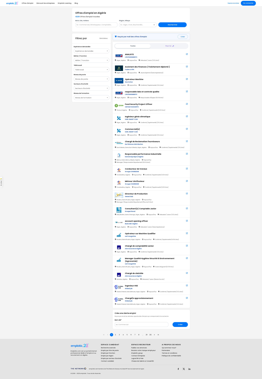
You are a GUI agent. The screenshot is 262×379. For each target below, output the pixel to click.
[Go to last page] (158, 334)
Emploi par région (107, 356)
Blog (76, 3)
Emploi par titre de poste (110, 350)
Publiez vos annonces (139, 348)
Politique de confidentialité (171, 356)
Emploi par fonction (108, 353)
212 (150, 335)
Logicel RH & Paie (137, 358)
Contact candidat (107, 361)
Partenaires (166, 350)
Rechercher (172, 25)
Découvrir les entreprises (46, 3)
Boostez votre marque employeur (143, 350)
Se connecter (248, 3)
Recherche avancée (108, 348)
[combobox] (95, 25)
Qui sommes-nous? (169, 348)
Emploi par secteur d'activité (111, 358)
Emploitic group (137, 353)
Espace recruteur (233, 3)
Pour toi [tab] (168, 46)
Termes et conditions (169, 353)
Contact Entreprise (138, 356)
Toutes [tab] (133, 46)
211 (146, 335)
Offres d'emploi (27, 3)
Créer (183, 37)
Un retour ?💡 (1, 182)
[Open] (154, 24)
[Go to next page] (154, 334)
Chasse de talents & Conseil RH (142, 361)
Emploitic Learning (64, 3)
